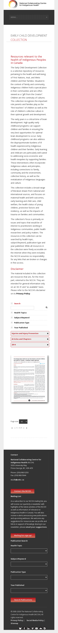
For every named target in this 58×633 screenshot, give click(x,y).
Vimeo (32, 628)
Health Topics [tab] (20, 313)
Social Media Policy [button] (35, 620)
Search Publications (23, 600)
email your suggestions (36, 527)
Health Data (17, 382)
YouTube (36, 628)
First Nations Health (21, 389)
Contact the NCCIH (22, 491)
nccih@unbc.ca (17, 480)
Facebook (24, 628)
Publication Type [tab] (21, 322)
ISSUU (44, 628)
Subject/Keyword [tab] (21, 317)
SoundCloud (40, 628)
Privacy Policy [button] (17, 620)
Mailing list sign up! (23, 535)
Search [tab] (17, 303)
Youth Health (18, 392)
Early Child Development (23, 395)
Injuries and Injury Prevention (25, 399)
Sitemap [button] (14, 623)
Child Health (17, 385)
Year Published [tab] (21, 327)
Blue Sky (20, 628)
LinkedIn (28, 628)
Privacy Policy (23, 293)
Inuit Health (17, 379)
